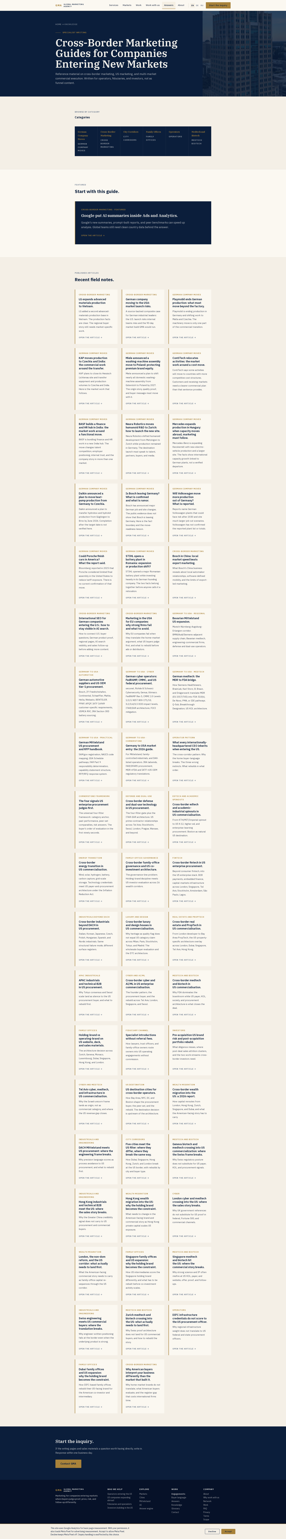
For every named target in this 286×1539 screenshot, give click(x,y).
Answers (168, 5)
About (181, 5)
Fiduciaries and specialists (119, 1504)
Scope (206, 1519)
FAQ (205, 1508)
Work (138, 5)
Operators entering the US (119, 1494)
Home (58, 24)
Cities (142, 1497)
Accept (228, 1531)
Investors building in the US (120, 1507)
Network (207, 1501)
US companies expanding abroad (118, 1499)
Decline (212, 1531)
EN (192, 5)
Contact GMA (68, 1463)
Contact (175, 1512)
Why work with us (211, 1497)
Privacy (206, 1512)
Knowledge (176, 1505)
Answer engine (146, 1508)
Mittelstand (144, 1501)
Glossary (175, 1508)
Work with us (153, 5)
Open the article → (93, 235)
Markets (127, 5)
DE (197, 5)
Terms (206, 1516)
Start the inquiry (218, 5)
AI (140, 1505)
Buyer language (178, 1497)
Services (113, 5)
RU (202, 5)
